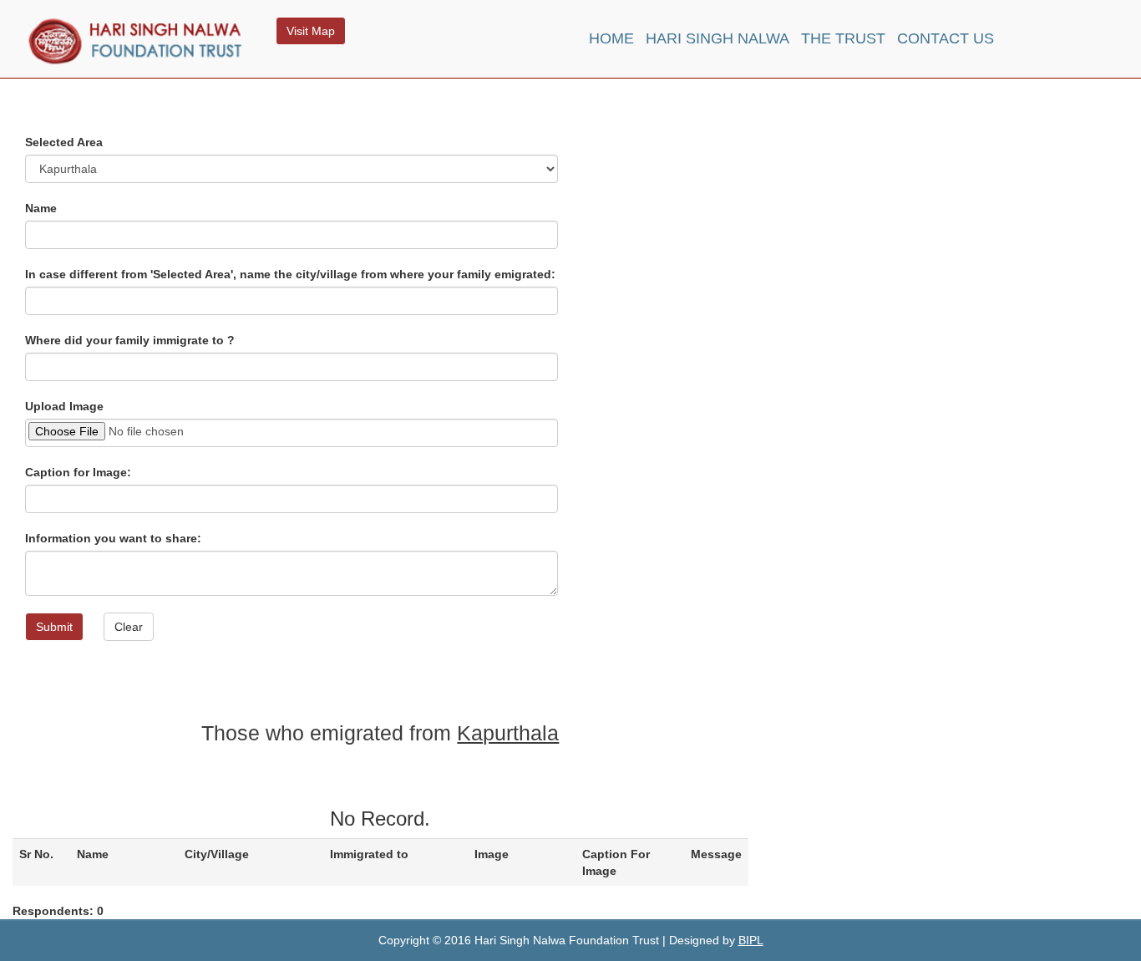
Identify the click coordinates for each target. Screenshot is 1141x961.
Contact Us (945, 38)
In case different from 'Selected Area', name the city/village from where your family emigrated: (290, 274)
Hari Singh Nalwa (717, 38)
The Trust (843, 38)
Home (611, 38)
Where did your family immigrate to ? (130, 340)
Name (41, 208)
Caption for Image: (78, 472)
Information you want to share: (113, 538)
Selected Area (64, 142)
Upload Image (64, 406)
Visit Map (311, 31)
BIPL (750, 940)
